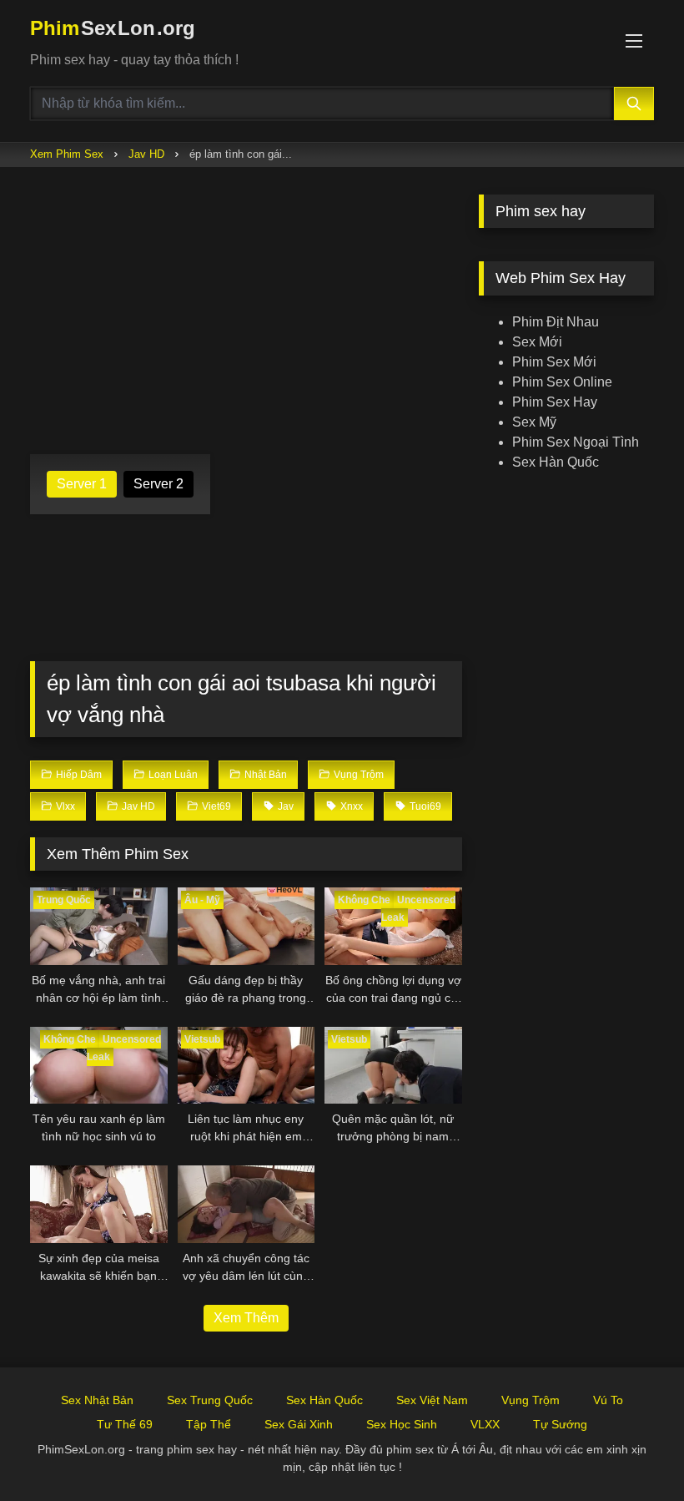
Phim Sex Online (562, 382)
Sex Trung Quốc (210, 1400)
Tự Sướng (560, 1424)
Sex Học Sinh (401, 1424)
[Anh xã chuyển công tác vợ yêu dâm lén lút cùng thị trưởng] (246, 1204)
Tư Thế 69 (125, 1424)
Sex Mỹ (534, 422)
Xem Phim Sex (66, 154)
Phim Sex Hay (554, 402)
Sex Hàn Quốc (555, 462)
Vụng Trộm (530, 1400)
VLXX (485, 1424)
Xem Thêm (246, 1318)
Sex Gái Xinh (298, 1424)
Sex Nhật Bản (97, 1400)
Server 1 (82, 484)
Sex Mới (537, 342)
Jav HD (146, 154)
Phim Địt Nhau (555, 322)
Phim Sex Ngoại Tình (575, 442)
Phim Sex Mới (554, 362)
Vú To (608, 1400)
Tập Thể (208, 1424)
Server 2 (158, 484)
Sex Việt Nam (432, 1400)
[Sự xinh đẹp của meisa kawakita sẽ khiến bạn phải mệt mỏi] (99, 1204)
